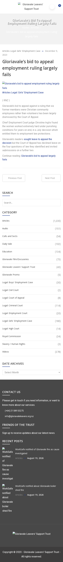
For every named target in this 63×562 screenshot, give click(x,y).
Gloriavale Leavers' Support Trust (18, 266)
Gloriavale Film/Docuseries (15, 259)
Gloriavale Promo (11, 274)
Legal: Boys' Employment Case (17, 282)
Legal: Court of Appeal (13, 297)
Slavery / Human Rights (13, 343)
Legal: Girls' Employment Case (25, 50)
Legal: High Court (10, 328)
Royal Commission (11, 336)
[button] (57, 7)
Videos (5, 351)
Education (7, 251)
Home (25, 27)
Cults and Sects (9, 236)
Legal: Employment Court (14, 313)
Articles (35, 27)
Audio (5, 228)
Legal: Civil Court (10, 290)
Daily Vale (7, 243)
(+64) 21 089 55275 (14, 410)
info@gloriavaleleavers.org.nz (19, 416)
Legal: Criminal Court (12, 305)
